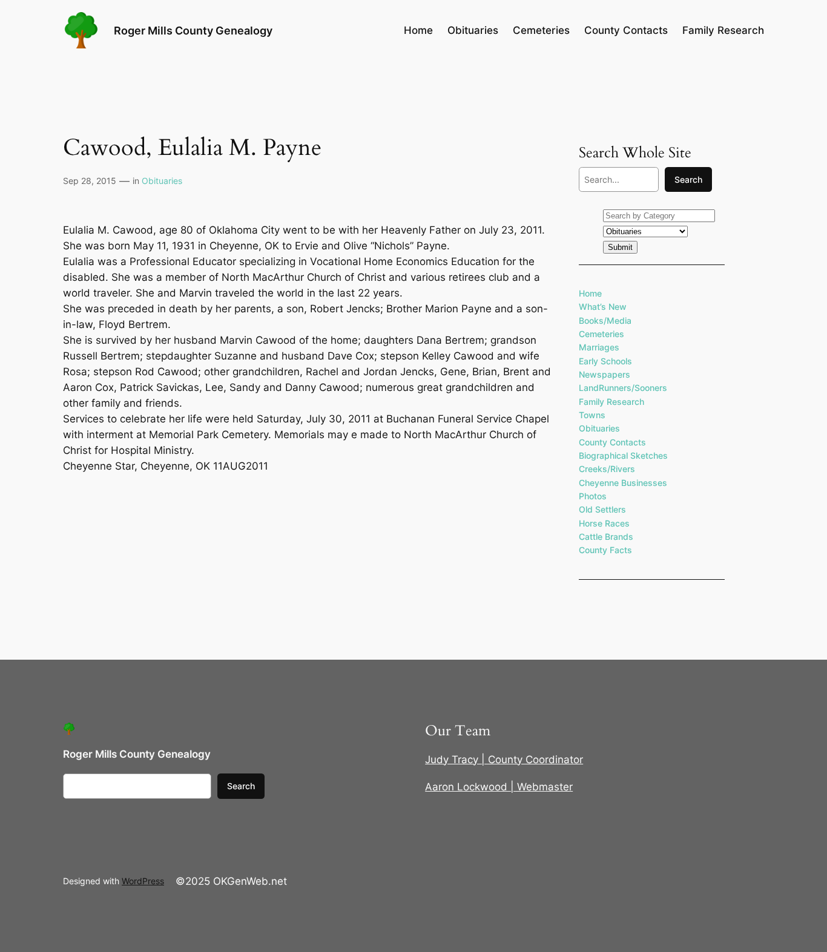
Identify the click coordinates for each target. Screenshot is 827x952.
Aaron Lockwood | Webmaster (499, 787)
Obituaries (162, 181)
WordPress (143, 881)
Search (688, 179)
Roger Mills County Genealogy (193, 30)
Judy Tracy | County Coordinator (504, 759)
